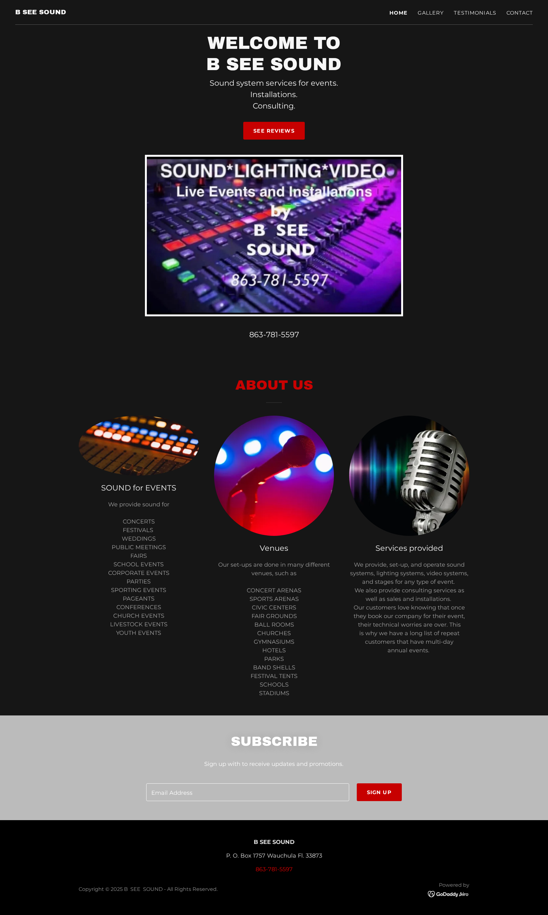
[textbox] (247, 792)
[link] (40, 12)
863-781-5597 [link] (274, 334)
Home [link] (398, 13)
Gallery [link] (431, 13)
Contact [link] (519, 13)
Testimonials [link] (475, 13)
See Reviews (274, 131)
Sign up (379, 792)
